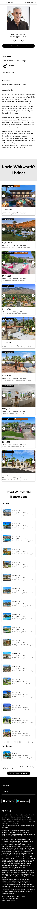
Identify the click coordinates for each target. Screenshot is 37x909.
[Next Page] (32, 742)
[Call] (15, 40)
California (23, 767)
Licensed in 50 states (8, 900)
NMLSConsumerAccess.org (10, 898)
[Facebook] (7, 810)
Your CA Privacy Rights (11, 823)
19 (28, 742)
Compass (4, 767)
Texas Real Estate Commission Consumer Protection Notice (16, 882)
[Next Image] (33, 195)
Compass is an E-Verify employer (18, 819)
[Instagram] (3, 810)
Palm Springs (31, 767)
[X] (11, 810)
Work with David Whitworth (18, 46)
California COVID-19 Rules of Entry (25, 821)
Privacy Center (10, 817)
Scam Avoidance (21, 817)
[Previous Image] (3, 195)
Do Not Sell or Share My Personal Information (15, 815)
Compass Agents (13, 767)
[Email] (21, 40)
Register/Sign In (30, 2)
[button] (2, 2)
